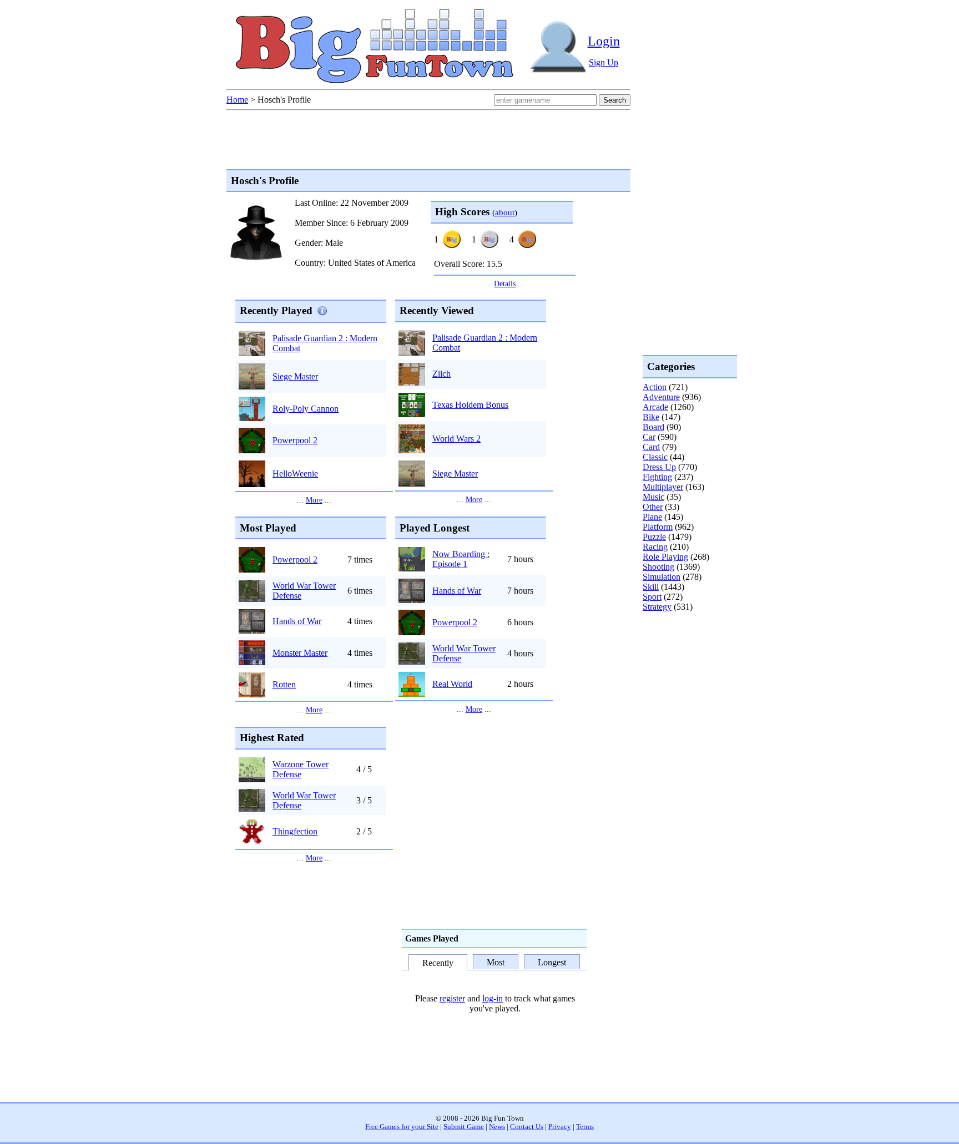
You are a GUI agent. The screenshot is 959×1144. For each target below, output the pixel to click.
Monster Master (299, 652)
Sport (652, 596)
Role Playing (665, 556)
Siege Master (295, 376)
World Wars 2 (456, 438)
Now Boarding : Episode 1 (460, 559)
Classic (655, 457)
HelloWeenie (295, 473)
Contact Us (526, 1127)
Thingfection (294, 831)
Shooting (658, 566)
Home (237, 99)
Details (505, 283)
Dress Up (659, 467)
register (452, 998)
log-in (492, 998)
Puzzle (654, 536)
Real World (452, 684)
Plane (652, 517)
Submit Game (463, 1127)
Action (655, 387)
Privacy (559, 1127)
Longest (552, 961)
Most (495, 961)
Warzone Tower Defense (300, 769)
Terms (585, 1127)
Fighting (657, 477)
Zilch (441, 373)
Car (649, 437)
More (314, 499)
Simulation (661, 576)
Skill (651, 586)
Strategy (657, 606)
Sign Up (603, 62)
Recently (437, 963)
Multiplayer (663, 487)
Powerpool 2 (294, 440)
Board (653, 427)
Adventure (661, 397)
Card (651, 447)
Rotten (284, 684)
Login (604, 41)
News (497, 1127)
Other (653, 507)
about (504, 212)
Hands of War (296, 621)
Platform (658, 526)
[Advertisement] (687, 657)
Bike (651, 417)
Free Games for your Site (401, 1127)
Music (653, 497)
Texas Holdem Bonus (470, 404)
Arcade (655, 407)
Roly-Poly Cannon (305, 408)
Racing (655, 546)
